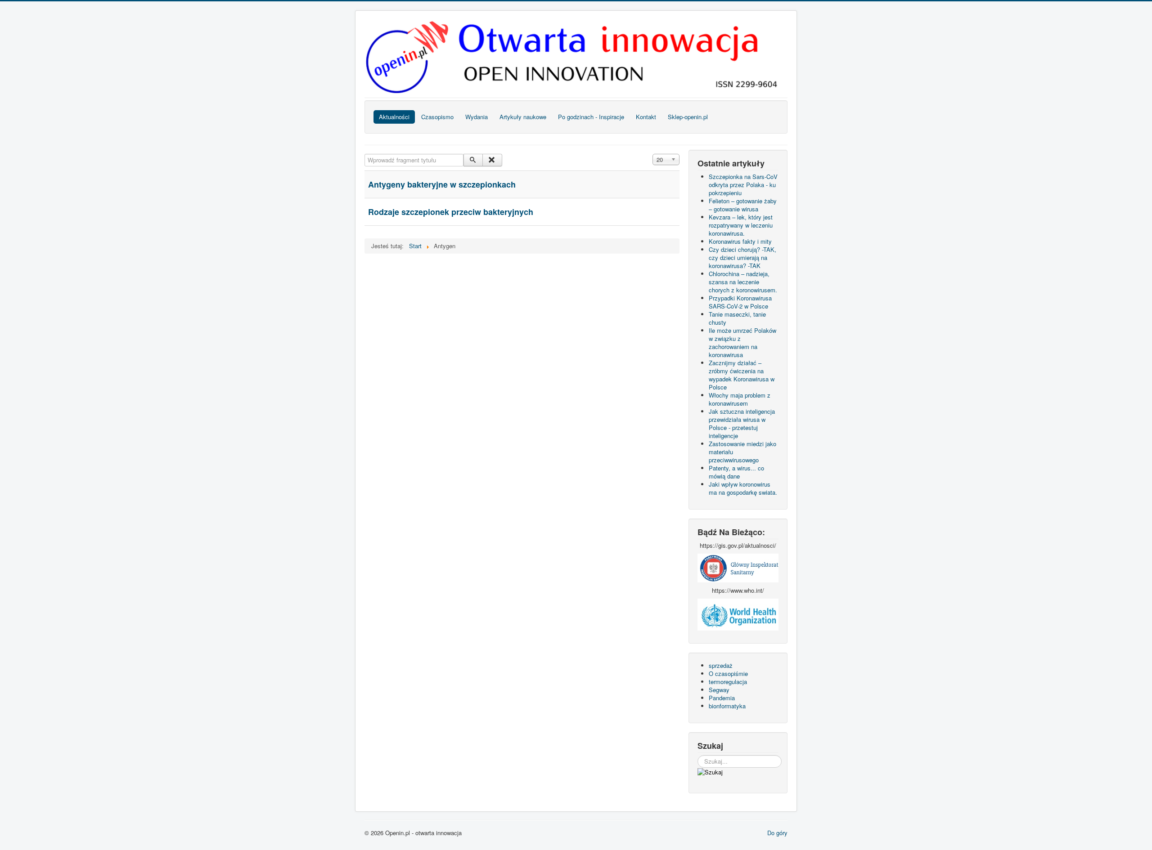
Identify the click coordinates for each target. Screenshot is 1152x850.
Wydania (476, 116)
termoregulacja (728, 681)
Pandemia (722, 697)
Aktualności (394, 116)
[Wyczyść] (492, 160)
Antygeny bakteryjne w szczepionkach (442, 184)
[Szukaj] (473, 160)
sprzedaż (721, 665)
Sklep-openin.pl (688, 116)
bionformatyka (727, 706)
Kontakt (646, 116)
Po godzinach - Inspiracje (591, 116)
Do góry (777, 832)
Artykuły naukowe (523, 116)
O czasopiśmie (728, 673)
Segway (719, 689)
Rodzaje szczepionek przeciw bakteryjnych (450, 212)
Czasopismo (437, 116)
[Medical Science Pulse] (738, 567)
